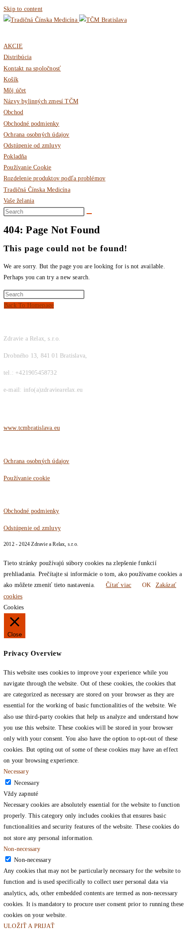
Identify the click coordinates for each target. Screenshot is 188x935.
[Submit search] (89, 213)
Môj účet (14, 90)
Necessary (26, 783)
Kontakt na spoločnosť (32, 68)
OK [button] (146, 585)
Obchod (13, 112)
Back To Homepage (29, 305)
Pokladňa (15, 156)
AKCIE (13, 46)
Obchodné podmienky (31, 123)
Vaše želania (18, 200)
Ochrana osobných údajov (36, 134)
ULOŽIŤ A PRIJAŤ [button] (29, 926)
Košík (10, 79)
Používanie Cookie (27, 167)
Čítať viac (118, 585)
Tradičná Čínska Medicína (36, 189)
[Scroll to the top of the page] (5, 552)
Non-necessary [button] (22, 849)
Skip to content (22, 9)
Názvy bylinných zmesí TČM (40, 101)
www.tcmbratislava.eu (31, 428)
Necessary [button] (16, 771)
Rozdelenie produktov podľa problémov (54, 178)
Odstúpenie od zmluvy (32, 145)
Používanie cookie (26, 478)
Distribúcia (17, 57)
